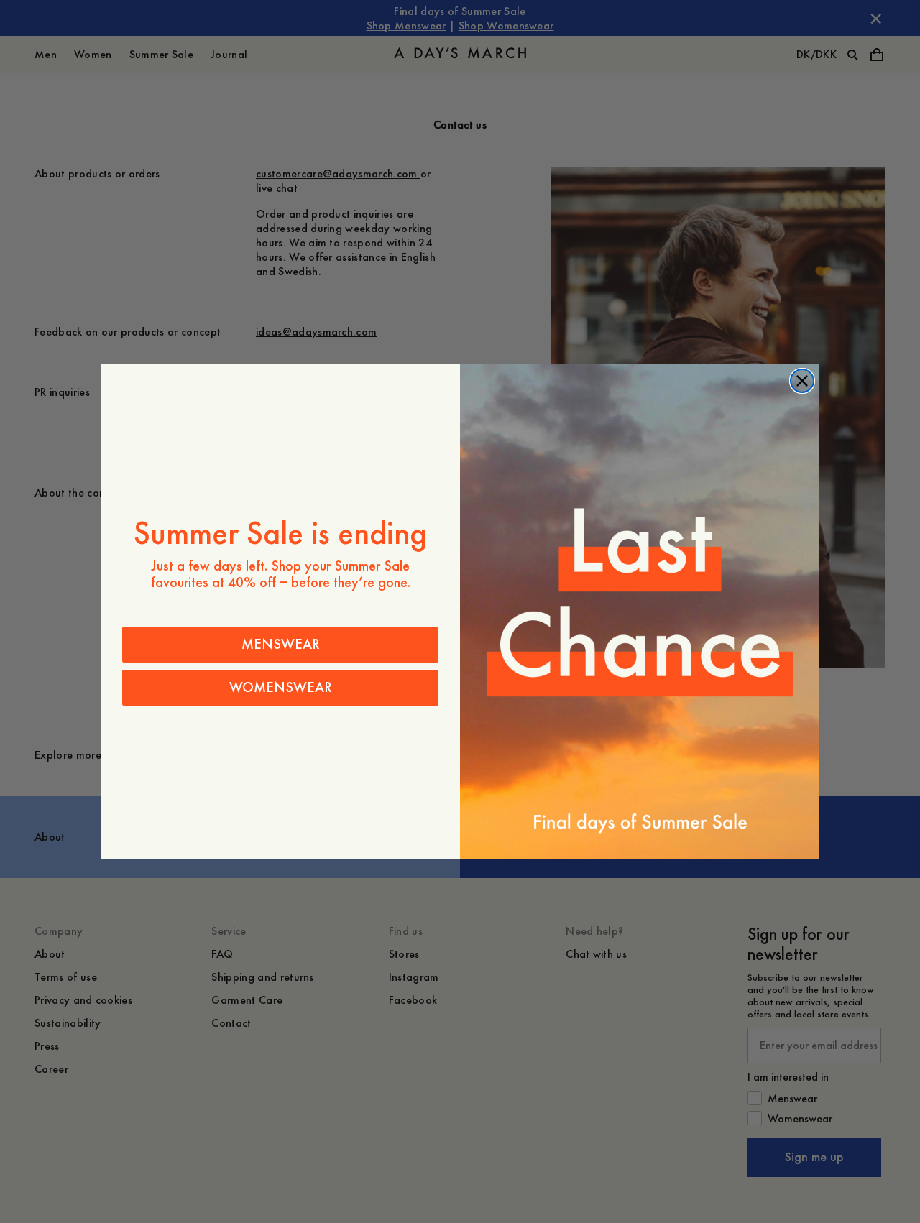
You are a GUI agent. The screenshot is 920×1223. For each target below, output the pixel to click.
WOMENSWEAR (280, 687)
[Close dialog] (802, 380)
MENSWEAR (281, 644)
